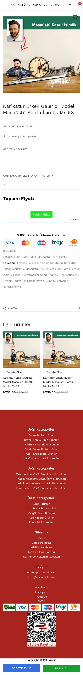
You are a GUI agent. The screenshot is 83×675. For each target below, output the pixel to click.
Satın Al (61, 668)
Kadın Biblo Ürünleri (41, 517)
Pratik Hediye (12, 280)
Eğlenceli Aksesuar (29, 262)
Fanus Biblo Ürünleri (41, 435)
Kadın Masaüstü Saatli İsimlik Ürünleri (41, 478)
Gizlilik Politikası (41, 547)
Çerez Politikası (42, 542)
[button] (77, 5)
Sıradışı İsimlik (13, 286)
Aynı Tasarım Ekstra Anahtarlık (28, 175)
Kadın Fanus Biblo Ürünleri (42, 444)
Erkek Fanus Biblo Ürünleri (41, 449)
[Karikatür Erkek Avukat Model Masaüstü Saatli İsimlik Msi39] (21, 349)
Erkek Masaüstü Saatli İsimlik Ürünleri (42, 483)
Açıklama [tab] (10, 308)
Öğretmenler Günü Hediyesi (40, 274)
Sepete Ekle (21, 668)
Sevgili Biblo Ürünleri (41, 513)
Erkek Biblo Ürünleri (41, 522)
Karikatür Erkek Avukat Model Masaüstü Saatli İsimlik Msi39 (18, 382)
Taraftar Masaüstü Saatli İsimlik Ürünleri (41, 474)
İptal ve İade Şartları (41, 551)
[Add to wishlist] (75, 17)
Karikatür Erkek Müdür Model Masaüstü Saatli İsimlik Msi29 (58, 382)
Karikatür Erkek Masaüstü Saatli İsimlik (42, 256)
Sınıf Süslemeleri (57, 280)
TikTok (41, 601)
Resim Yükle (41, 214)
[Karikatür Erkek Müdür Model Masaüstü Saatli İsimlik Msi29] (61, 349)
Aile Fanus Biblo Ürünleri (41, 453)
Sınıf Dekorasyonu (34, 280)
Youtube (41, 596)
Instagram (41, 592)
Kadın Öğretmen (52, 262)
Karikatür (70, 262)
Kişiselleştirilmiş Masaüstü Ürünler (26, 268)
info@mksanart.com (41, 577)
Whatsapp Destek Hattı (41, 572)
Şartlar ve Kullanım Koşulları (41, 556)
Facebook (41, 587)
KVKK (41, 538)
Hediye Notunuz (15, 149)
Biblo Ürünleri (41, 503)
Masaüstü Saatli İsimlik (64, 268)
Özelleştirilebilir (69, 274)
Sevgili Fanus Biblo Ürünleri (41, 439)
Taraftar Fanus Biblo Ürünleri (41, 458)
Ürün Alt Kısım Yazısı (18, 126)
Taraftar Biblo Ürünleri (41, 508)
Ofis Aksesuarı (13, 274)
